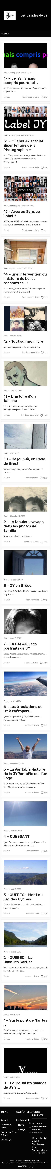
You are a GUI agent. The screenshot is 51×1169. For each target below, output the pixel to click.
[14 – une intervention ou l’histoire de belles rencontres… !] (25, 251)
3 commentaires (32, 851)
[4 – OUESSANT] (25, 813)
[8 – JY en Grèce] (25, 562)
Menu (6, 33)
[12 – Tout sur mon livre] (25, 318)
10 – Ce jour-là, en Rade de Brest (24, 461)
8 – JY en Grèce (17, 585)
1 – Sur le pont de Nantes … (25, 1022)
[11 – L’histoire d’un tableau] (25, 373)
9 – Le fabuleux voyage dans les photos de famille (24, 526)
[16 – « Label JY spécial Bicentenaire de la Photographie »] (25, 118)
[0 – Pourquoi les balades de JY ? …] (25, 1060)
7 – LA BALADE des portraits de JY (20, 646)
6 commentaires (32, 792)
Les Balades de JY (17, 1160)
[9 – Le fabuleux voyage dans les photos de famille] (25, 499)
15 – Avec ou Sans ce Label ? (22, 213)
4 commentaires (32, 725)
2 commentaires (31, 478)
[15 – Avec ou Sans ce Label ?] (25, 188)
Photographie (14, 73)
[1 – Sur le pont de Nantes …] (25, 997)
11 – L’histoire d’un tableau (20, 398)
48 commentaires (31, 541)
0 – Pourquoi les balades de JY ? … (25, 1085)
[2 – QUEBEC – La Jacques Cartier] (25, 934)
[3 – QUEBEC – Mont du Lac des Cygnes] (25, 872)
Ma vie (6, 73)
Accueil (4, 1120)
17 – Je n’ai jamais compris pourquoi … (21, 80)
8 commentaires (31, 663)
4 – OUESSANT (17, 836)
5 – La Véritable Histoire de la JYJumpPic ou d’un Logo (25, 773)
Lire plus (7, 97)
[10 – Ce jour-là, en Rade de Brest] (25, 436)
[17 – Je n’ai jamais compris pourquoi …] (25, 55)
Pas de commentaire (30, 97)
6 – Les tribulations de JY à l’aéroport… (23, 709)
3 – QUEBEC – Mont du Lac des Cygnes (23, 897)
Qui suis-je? (7, 1139)
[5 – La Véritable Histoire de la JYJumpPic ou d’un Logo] (25, 746)
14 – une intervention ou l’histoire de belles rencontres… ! (25, 278)
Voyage (7, 580)
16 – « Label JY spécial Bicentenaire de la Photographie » (23, 145)
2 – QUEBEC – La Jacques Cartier (18, 959)
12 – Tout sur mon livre (23, 341)
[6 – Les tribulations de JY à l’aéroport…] (25, 684)
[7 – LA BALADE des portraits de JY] (25, 621)
